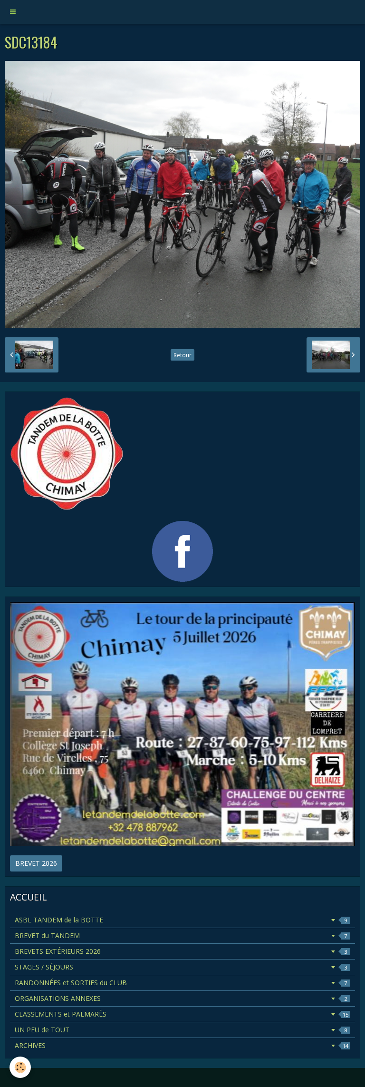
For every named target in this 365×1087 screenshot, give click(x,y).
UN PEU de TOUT (181, 1029)
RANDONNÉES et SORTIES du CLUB (181, 982)
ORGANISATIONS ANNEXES (181, 998)
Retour (182, 355)
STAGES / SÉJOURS (181, 966)
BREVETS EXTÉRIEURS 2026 (181, 951)
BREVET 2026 (36, 863)
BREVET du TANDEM (181, 935)
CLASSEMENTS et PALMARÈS (181, 1013)
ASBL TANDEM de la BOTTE (181, 919)
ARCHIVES (181, 1045)
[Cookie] (20, 1067)
